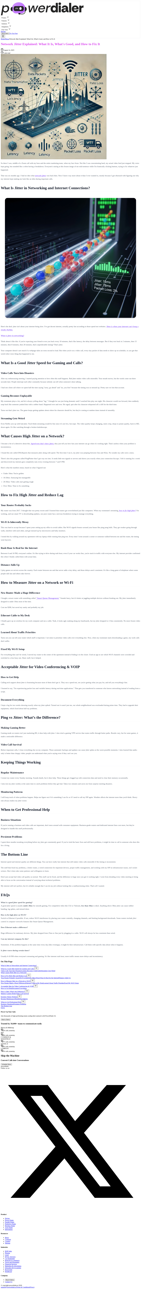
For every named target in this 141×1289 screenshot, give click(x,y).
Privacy (32, 1287)
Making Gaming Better (8, 993)
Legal (7, 1255)
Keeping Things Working (9, 997)
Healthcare (8, 1271)
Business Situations (7, 1004)
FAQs (3, 1008)
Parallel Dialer (9, 1222)
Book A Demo (10, 1280)
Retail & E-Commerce (12, 1260)
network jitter (40, 176)
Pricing (3, 31)
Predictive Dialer (10, 1224)
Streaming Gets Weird (48, 971)
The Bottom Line (6, 1006)
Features (4, 21)
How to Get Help (6, 988)
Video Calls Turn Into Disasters (11, 971)
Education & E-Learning (13, 1268)
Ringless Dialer (10, 1226)
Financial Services (11, 1264)
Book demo (5, 33)
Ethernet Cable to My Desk (34, 983)
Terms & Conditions (23, 1287)
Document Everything (19, 988)
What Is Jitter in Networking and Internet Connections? (19, 965)
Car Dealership (10, 1258)
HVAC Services (10, 1257)
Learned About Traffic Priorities (53, 983)
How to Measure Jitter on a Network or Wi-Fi (16, 981)
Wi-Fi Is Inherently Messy (28, 978)
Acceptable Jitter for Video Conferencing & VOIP (17, 986)
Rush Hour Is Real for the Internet (47, 978)
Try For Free (13, 33)
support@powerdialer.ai (8, 1287)
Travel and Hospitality (12, 1262)
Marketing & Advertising (13, 1266)
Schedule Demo (6, 1064)
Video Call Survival (22, 993)
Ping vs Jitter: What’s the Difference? (13, 991)
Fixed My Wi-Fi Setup (71, 983)
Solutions (5, 24)
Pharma (7, 1253)
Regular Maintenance (8, 999)
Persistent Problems (19, 1004)
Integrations (5, 27)
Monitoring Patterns (21, 999)
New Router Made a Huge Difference (13, 983)
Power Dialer (9, 1220)
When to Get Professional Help (11, 1002)
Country (7, 1241)
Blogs (7, 39)
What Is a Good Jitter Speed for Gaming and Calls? (17, 969)
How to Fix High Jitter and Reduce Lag (14, 976)
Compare (8, 1239)
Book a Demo (6, 1019)
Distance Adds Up (65, 978)
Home (3, 39)
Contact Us (8, 1282)
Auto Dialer (9, 1228)
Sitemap (7, 1243)
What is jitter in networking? (12, 336)
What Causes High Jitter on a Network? (14, 973)
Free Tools (5, 30)
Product (4, 18)
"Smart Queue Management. (47, 598)
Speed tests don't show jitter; (42, 444)
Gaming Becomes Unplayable (31, 971)
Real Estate (8, 1270)
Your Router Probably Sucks (10, 978)
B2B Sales (8, 1251)
